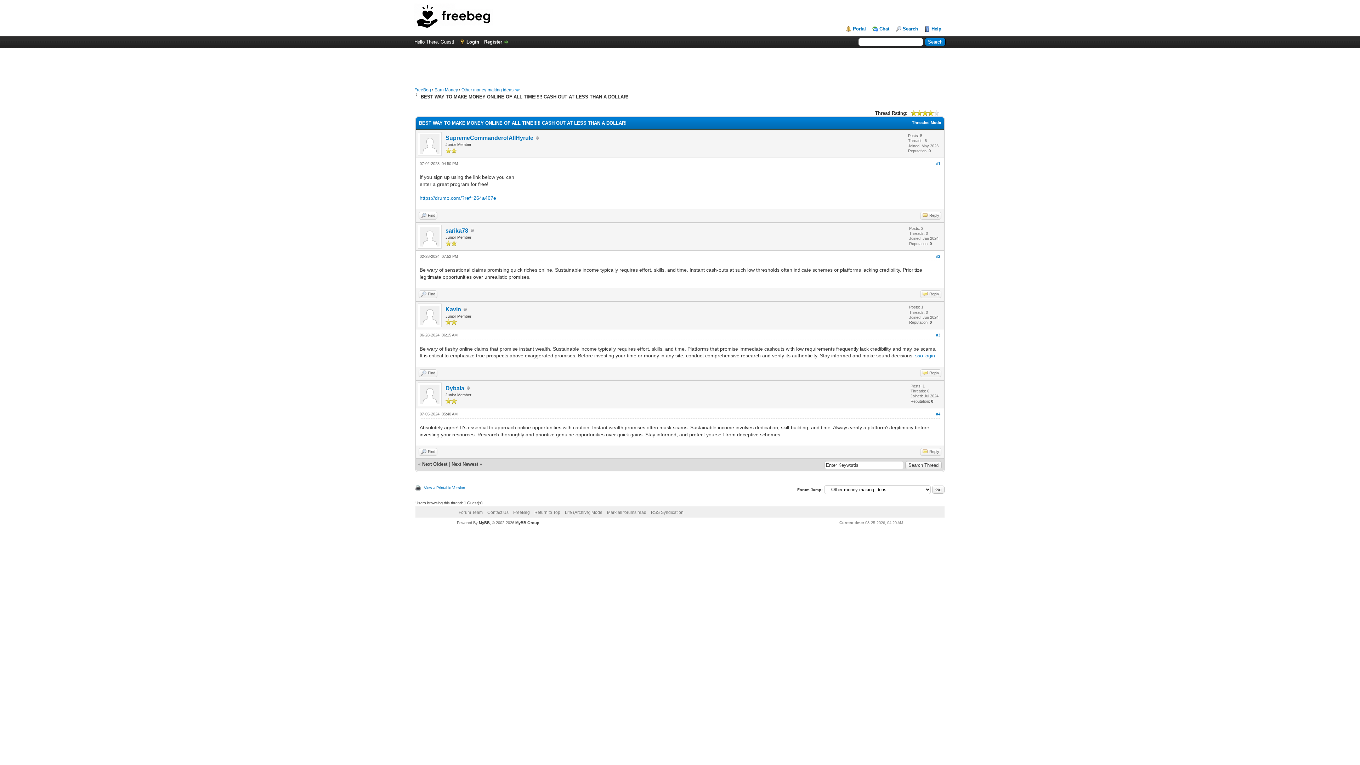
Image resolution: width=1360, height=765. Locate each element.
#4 (938, 414)
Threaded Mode (926, 122)
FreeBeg (422, 89)
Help (936, 29)
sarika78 (457, 231)
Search (910, 29)
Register (493, 42)
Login (472, 42)
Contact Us (498, 512)
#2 (938, 256)
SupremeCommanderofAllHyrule (489, 138)
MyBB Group (527, 523)
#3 (938, 335)
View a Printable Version (444, 488)
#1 (938, 164)
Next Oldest (434, 464)
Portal (859, 29)
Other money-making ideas (487, 89)
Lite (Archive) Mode (583, 512)
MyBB (484, 523)
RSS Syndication (667, 512)
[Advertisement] (680, 64)
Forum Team (471, 512)
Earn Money (446, 89)
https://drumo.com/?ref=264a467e (458, 198)
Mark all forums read (626, 512)
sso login (925, 355)
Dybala (455, 388)
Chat (884, 29)
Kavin (453, 309)
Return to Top (547, 512)
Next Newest (465, 464)
